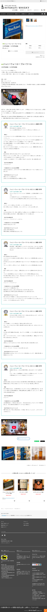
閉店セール (17, 13)
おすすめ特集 (14, 10)
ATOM (5, 539)
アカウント (43, 1)
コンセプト (3, 13)
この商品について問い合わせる (31, 465)
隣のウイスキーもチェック (23, 438)
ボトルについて (10, 13)
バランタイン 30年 (23, 492)
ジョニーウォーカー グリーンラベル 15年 (9, 493)
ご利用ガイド (24, 13)
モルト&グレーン (17, 508)
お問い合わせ (31, 13)
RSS (2, 539)
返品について (42, 55)
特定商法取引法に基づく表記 (6, 541)
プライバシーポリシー (5, 542)
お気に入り (6, 48)
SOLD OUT (35, 52)
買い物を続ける (41, 465)
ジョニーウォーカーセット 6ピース (33, 25)
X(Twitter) (4, 515)
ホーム (2, 508)
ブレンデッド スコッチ (9, 508)
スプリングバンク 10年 (38, 492)
